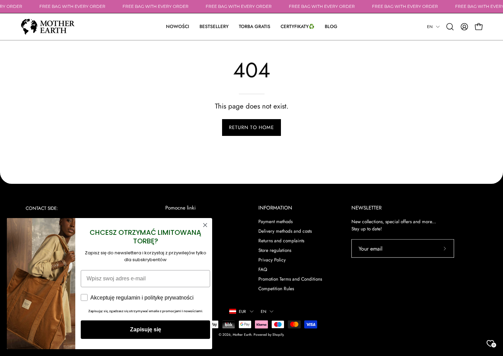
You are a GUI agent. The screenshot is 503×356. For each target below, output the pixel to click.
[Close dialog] (205, 225)
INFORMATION (275, 208)
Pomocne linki (180, 208)
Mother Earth (242, 334)
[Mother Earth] (48, 26)
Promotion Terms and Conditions (290, 279)
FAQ (262, 269)
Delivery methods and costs (285, 230)
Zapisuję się (145, 329)
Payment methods (275, 221)
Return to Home (251, 127)
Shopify (277, 334)
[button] (297, 26)
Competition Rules (276, 288)
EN (430, 26)
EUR (242, 311)
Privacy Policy (272, 259)
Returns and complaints (281, 240)
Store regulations (274, 249)
